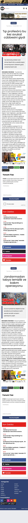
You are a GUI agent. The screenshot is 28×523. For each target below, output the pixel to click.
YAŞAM (2, 491)
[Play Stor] (12, 503)
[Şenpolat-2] (14, 1)
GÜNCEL (13, 23)
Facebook (8, 247)
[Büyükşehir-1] (14, 16)
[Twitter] (5, 500)
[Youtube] (11, 500)
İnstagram (8, 256)
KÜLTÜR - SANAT (18, 491)
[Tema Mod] (26, 8)
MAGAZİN (16, 486)
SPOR (2, 486)
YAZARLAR (4, 4)
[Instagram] (8, 500)
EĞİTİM (2, 487)
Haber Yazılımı (24, 508)
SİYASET (16, 484)
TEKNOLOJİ (16, 489)
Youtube (8, 260)
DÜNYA (15, 487)
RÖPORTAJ (3, 495)
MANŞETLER (20, 4)
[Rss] (14, 500)
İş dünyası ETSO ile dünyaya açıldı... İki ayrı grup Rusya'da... (14, 229)
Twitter (7, 251)
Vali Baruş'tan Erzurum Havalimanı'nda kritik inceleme (13, 218)
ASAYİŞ (2, 484)
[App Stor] (4, 503)
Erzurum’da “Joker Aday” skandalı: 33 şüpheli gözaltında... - (14, 241)
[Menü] (24, 8)
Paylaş (5, 167)
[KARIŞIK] (14, 159)
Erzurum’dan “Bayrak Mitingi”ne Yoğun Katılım (13, 223)
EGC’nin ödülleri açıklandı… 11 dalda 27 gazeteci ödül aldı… (14, 235)
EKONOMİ (16, 493)
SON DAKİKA (12, 4)
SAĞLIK (2, 489)
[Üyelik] (27, 4)
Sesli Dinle (6, 170)
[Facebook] (1, 500)
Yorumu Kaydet (14, 199)
